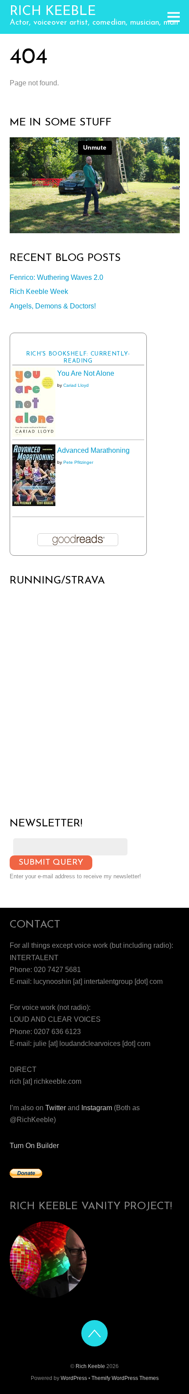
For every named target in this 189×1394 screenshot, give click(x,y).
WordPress (74, 1378)
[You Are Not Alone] (33, 434)
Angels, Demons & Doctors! (53, 306)
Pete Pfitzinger (78, 462)
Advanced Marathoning (93, 450)
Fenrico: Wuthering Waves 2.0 (56, 277)
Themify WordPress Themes (125, 1378)
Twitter (55, 1108)
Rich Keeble (90, 1366)
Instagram (96, 1108)
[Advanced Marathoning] (33, 503)
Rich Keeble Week (39, 291)
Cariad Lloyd (76, 385)
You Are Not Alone (85, 373)
